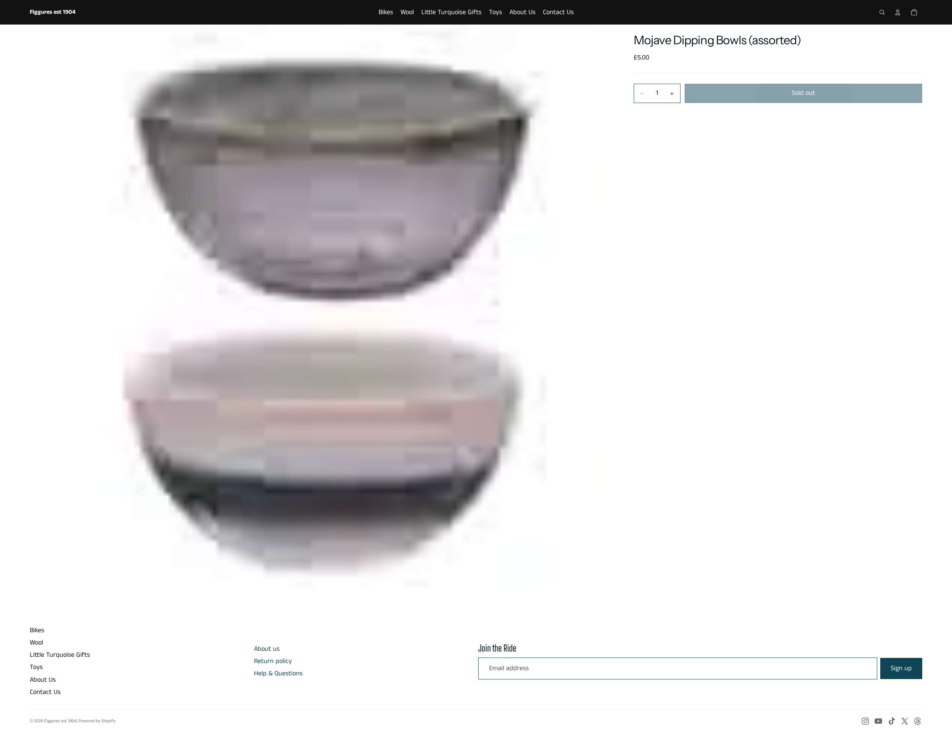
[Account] (898, 12)
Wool (36, 642)
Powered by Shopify (97, 721)
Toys (36, 667)
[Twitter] (904, 721)
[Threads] (917, 721)
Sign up (901, 668)
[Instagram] (865, 721)
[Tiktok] (891, 721)
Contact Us (45, 692)
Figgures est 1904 (60, 721)
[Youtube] (878, 721)
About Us (43, 680)
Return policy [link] (273, 661)
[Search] (882, 12)
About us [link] (267, 649)
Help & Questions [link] (278, 673)
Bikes (37, 630)
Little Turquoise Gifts (60, 655)
